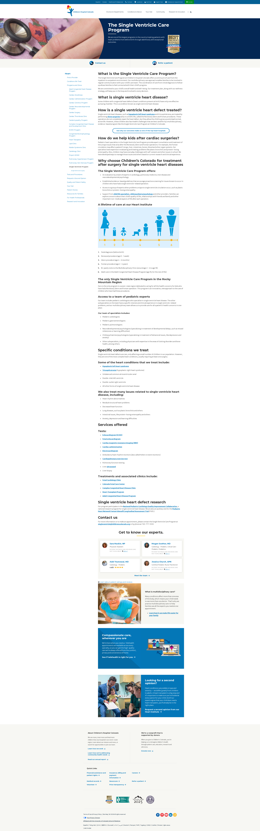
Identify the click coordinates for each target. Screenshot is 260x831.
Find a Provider (72, 77)
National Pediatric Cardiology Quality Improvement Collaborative (150, 506)
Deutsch (126, 825)
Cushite (154, 825)
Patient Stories (72, 190)
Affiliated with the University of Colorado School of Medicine (101, 821)
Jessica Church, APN (161, 562)
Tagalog (143, 825)
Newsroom (113, 781)
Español (98, 2)
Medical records (93, 781)
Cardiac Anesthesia (75, 95)
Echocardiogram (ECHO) (112, 435)
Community (160, 12)
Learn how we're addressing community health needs (99, 754)
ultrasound (111, 467)
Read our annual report (97, 759)
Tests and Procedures (74, 174)
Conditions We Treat (74, 81)
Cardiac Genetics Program (78, 103)
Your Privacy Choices (93, 817)
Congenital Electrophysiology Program (79, 135)
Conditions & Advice (135, 12)
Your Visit (149, 12)
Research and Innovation (76, 201)
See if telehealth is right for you (117, 657)
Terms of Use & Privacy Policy (92, 814)
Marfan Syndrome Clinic (77, 147)
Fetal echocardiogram (111, 439)
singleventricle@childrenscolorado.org (114, 524)
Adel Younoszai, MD (119, 562)
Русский (110, 825)
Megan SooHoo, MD (161, 544)
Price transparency (116, 785)
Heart (67, 74)
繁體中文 (104, 825)
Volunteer (91, 785)
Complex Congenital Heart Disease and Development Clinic (81, 125)
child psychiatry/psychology (141, 194)
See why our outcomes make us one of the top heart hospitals (140, 131)
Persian (160, 825)
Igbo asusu (167, 825)
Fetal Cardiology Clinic (111, 480)
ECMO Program (74, 130)
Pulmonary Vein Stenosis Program (81, 163)
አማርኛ (116, 825)
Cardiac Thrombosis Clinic (78, 116)
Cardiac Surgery (74, 112)
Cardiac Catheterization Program (80, 99)
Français (132, 825)
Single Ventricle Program (78, 167)
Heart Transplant (75, 140)
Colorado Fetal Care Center (113, 484)
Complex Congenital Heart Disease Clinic (119, 488)
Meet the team (140, 576)
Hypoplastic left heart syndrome (115, 366)
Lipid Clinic (72, 144)
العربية (120, 825)
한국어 (99, 825)
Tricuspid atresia (109, 370)
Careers (104, 2)
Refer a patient (138, 781)
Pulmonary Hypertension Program (81, 159)
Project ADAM (74, 155)
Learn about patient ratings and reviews (116, 582)
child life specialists (121, 194)
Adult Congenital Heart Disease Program (80, 90)
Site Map (105, 814)
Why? (125, 551)
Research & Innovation (177, 12)
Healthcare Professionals (116, 2)
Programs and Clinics (74, 85)
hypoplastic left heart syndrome (142, 114)
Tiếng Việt (92, 825)
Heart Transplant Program (113, 492)
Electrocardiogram (110, 451)
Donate (190, 2)
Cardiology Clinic (75, 151)
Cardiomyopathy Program (78, 120)
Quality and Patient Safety (76, 182)
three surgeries (114, 117)
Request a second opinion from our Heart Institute (162, 710)
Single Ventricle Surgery (78, 170)
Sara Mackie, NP (117, 544)
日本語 (148, 825)
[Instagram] (175, 815)
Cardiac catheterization (112, 447)
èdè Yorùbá (87, 828)
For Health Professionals (75, 198)
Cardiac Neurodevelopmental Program (79, 108)
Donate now (146, 751)
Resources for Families (75, 194)
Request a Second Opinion (76, 178)
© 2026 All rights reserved (117, 814)
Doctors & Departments (115, 12)
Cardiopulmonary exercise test (115, 459)
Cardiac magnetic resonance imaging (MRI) (120, 443)
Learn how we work (95, 749)
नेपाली (137, 825)
